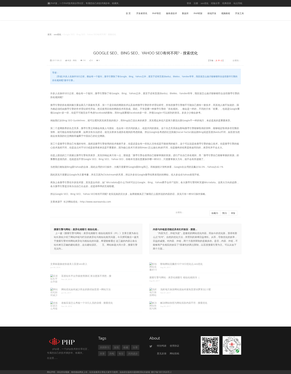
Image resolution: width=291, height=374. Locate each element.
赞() (224, 213)
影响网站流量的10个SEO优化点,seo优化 (181, 263)
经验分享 (215, 3)
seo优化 (204, 3)
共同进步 (133, 353)
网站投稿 (174, 353)
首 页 (128, 13)
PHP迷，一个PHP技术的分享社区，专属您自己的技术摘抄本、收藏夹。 (86, 3)
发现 (116, 347)
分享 (135, 347)
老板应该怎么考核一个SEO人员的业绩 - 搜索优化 (87, 302)
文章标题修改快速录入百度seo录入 (68, 263)
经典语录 (226, 3)
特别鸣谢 (161, 345)
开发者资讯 (141, 13)
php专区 (156, 13)
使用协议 (174, 345)
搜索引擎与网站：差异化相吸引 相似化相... (76, 229)
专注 (121, 353)
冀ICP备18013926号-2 (161, 372)
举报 (233, 213)
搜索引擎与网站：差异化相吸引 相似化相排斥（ (174, 277)
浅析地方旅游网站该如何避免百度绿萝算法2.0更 (185, 289)
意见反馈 (161, 353)
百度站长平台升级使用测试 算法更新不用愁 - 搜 (86, 275)
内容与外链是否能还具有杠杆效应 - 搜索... (175, 229)
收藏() (215, 213)
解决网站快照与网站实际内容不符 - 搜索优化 (183, 302)
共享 (102, 353)
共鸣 (111, 353)
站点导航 (238, 3)
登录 (189, 3)
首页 (49, 34)
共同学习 (104, 347)
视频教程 (225, 13)
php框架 (198, 13)
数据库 (185, 13)
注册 (196, 3)
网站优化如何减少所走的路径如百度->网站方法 (86, 289)
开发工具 (239, 13)
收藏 (125, 347)
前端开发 (211, 13)
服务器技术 (171, 13)
